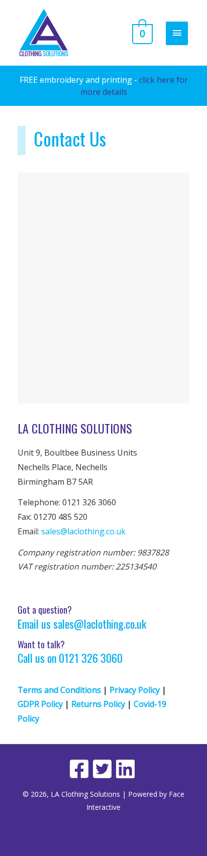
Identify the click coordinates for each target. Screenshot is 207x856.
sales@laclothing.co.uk (83, 531)
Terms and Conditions (59, 689)
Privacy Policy (135, 689)
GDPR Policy (40, 703)
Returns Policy (98, 703)
